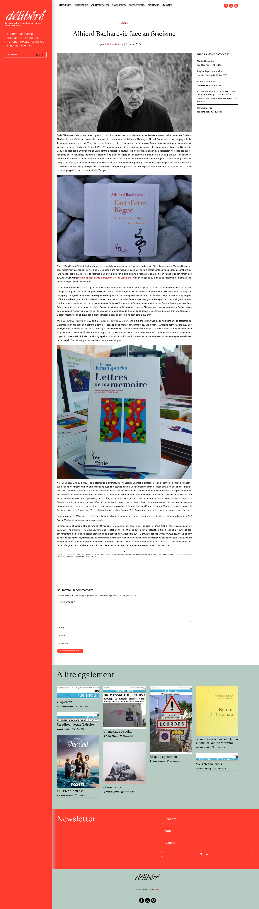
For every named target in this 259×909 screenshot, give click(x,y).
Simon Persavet (66, 707)
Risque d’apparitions (164, 756)
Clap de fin (64, 702)
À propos (12, 46)
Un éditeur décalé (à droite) (76, 724)
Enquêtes (31, 38)
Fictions (12, 42)
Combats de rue (204, 108)
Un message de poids (117, 731)
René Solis (205, 112)
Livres (124, 23)
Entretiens (137, 6)
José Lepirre (64, 729)
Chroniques (14, 38)
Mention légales (154, 889)
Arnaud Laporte (112, 792)
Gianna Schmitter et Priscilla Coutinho (216, 99)
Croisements (112, 787)
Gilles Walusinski (207, 75)
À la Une (12, 35)
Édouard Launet (66, 796)
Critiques (26, 35)
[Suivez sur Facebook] (226, 6)
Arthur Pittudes (112, 736)
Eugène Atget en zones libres (211, 71)
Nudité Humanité (205, 61)
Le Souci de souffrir (206, 81)
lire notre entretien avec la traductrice (104, 278)
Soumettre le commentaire (70, 651)
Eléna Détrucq (204, 769)
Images (24, 42)
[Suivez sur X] (231, 6)
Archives (38, 42)
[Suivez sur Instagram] (236, 6)
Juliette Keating (114, 44)
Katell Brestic (204, 748)
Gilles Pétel (205, 65)
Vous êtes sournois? (209, 764)
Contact (26, 46)
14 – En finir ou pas (70, 791)
